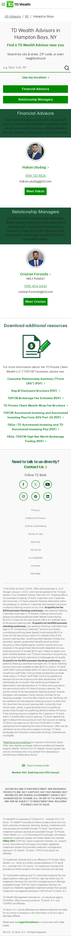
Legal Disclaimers (29, 922)
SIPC (12, 841)
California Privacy (47, 518)
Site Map (48, 573)
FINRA (6, 841)
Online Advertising (47, 526)
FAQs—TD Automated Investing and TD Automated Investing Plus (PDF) (35, 427)
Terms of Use (48, 534)
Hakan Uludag (34, 167)
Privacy (48, 510)
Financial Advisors (35, 89)
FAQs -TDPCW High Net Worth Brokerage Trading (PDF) (35, 439)
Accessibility (48, 557)
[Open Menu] (16, 4)
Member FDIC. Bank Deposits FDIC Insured (35, 772)
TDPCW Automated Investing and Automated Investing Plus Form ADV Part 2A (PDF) (35, 415)
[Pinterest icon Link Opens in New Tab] (35, 496)
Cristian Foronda (34, 274)
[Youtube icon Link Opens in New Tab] (48, 484)
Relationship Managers (35, 99)
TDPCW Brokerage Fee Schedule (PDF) (34, 398)
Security (48, 541)
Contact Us (47, 466)
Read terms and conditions (17, 742)
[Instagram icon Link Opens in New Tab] (23, 496)
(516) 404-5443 (35, 286)
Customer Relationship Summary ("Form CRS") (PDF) (35, 381)
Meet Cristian (35, 301)
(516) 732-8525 (35, 175)
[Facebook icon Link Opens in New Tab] (23, 484)
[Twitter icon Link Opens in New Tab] (35, 484)
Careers (48, 565)
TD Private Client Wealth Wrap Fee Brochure (34, 405)
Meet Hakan (35, 191)
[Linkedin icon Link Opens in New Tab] (48, 496)
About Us (48, 549)
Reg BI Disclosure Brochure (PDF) (34, 390)
